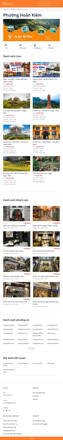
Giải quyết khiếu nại (9, 430)
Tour (6, 48)
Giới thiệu (36, 396)
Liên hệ (35, 399)
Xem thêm (31, 348)
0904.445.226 (7, 395)
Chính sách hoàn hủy (9, 427)
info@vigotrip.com (9, 403)
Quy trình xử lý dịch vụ (10, 424)
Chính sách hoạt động (10, 421)
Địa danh (51, 48)
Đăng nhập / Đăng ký (44, 3)
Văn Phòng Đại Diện (39, 393)
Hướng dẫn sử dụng (39, 421)
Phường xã (37, 48)
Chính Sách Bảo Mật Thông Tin (12, 434)
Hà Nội (13, 9)
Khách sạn (23, 48)
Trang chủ (6, 9)
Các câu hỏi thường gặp (40, 424)
